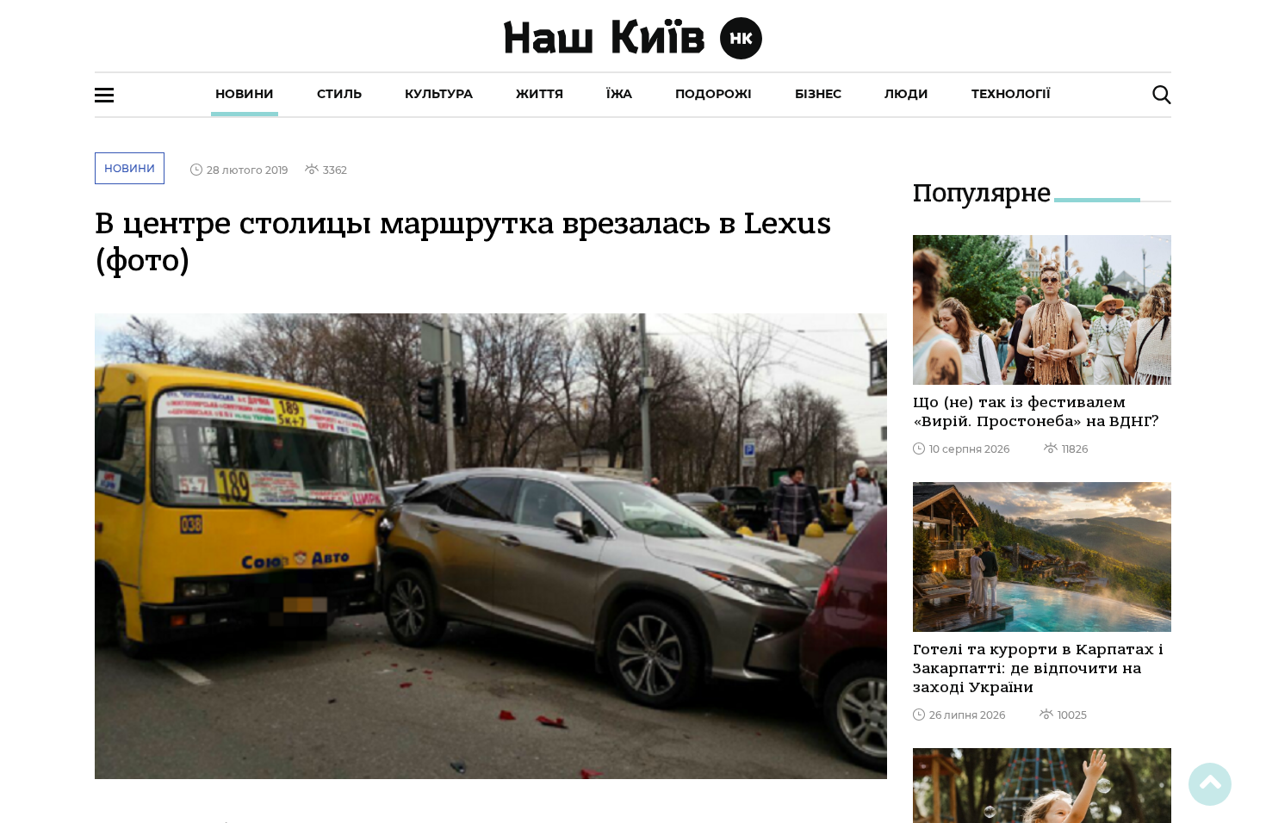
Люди (906, 94)
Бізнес (818, 94)
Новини (244, 94)
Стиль (339, 94)
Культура (439, 94)
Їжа (619, 94)
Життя (539, 94)
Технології (1011, 94)
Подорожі (713, 94)
